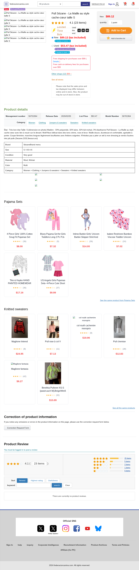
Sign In (111, 4)
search (85, 4)
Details (56, 61)
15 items (127, 458)
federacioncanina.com (19, 4)
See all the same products (124, 408)
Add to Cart (118, 30)
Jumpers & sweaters (58, 123)
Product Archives (99, 545)
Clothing (42, 123)
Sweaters (74, 123)
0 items (127, 471)
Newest (22, 480)
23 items (39, 463)
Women (32, 123)
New (70, 39)
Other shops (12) (62, 74)
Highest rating (37, 480)
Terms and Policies (120, 545)
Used (70, 48)
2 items (127, 465)
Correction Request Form (18, 428)
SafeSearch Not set (98, 4)
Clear (67, 485)
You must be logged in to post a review (20, 450)
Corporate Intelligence (48, 545)
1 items (127, 468)
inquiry (30, 545)
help (20, 545)
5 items (127, 461)
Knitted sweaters (89, 123)
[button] (133, 3)
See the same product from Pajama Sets (117, 300)
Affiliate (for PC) (68, 550)
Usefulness (53, 480)
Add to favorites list (118, 38)
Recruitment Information (75, 545)
